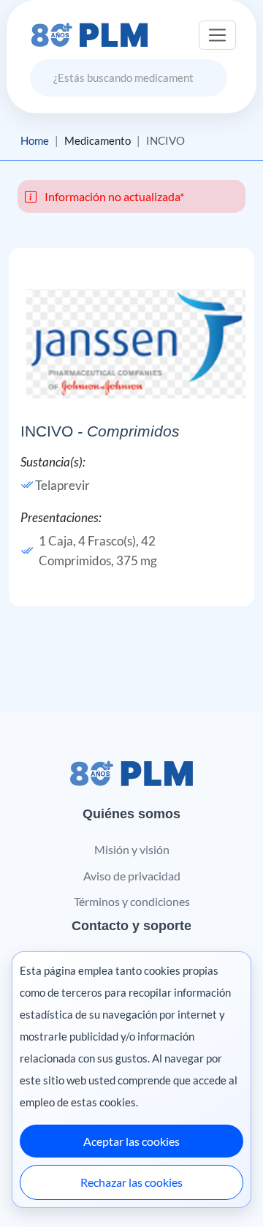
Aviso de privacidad (131, 876)
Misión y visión (131, 849)
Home (34, 140)
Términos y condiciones (132, 901)
